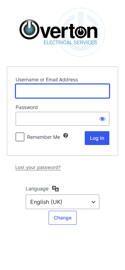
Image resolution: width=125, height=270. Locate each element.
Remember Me (43, 137)
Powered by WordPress (62, 32)
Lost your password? (38, 167)
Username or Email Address (47, 79)
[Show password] (102, 119)
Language (37, 188)
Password (27, 107)
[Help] (65, 135)
